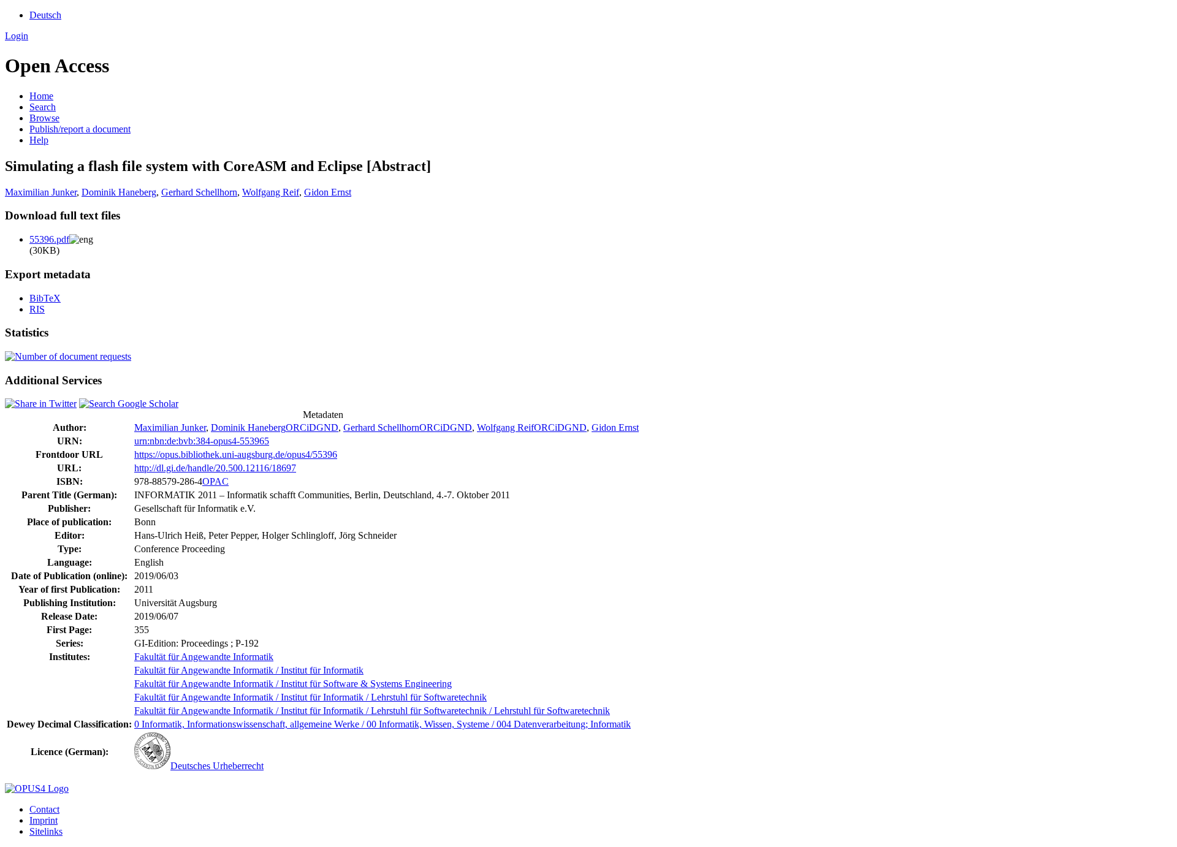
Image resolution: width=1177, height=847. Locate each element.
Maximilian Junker (41, 192)
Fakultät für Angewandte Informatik (203, 656)
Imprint (43, 820)
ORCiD (301, 427)
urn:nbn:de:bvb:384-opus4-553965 (201, 441)
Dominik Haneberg (119, 192)
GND (327, 427)
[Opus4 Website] (37, 788)
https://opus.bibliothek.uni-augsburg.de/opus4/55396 (235, 454)
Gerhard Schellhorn (199, 192)
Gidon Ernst (327, 192)
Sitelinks (46, 831)
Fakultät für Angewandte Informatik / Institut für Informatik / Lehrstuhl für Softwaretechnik (310, 697)
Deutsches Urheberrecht (217, 766)
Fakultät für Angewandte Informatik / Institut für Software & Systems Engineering (293, 683)
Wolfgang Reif (270, 192)
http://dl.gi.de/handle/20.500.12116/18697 (215, 468)
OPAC (215, 481)
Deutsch (45, 15)
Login (16, 36)
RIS (37, 309)
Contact (44, 809)
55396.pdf (49, 239)
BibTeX (45, 298)
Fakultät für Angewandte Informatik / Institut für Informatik (249, 670)
